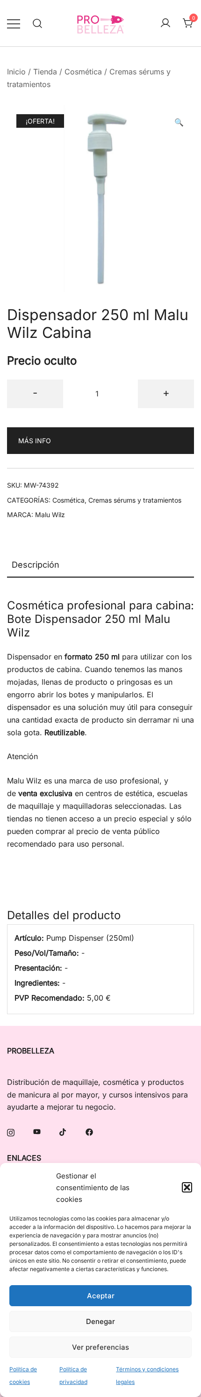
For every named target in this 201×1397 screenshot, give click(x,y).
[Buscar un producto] (37, 23)
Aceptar (101, 1295)
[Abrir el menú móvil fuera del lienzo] (13, 23)
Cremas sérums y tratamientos (134, 500)
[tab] (100, 565)
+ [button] (166, 392)
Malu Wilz (50, 515)
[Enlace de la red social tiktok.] (63, 1131)
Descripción (35, 565)
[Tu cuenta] (165, 23)
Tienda (45, 71)
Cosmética (83, 71)
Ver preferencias (100, 1347)
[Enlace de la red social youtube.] (37, 1131)
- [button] (35, 392)
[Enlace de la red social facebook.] (89, 1131)
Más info (34, 441)
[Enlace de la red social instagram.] (10, 1131)
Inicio (16, 71)
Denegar (100, 1321)
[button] (187, 1187)
